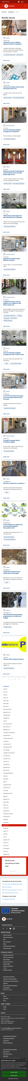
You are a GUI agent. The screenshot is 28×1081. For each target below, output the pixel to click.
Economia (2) (6, 764)
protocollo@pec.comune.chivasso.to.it (12, 1028)
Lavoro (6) (5, 790)
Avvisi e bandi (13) (7, 724)
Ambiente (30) (6, 715)
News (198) (6, 802)
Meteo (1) (5, 796)
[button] (14, 1078)
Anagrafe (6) (6, 718)
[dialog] (14, 1069)
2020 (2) (5, 689)
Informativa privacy (7, 1054)
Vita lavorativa (6, 959)
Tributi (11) (5, 843)
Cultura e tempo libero (8, 957)
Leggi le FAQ (6, 1040)
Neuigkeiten (11, 12)
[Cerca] (25, 6)
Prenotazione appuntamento (9, 1036)
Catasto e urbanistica (8, 966)
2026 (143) (5, 706)
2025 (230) (5, 703)
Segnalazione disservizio (8, 1038)
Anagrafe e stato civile (8, 955)
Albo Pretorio (6, 1051)
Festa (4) (5, 776)
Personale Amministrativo (9, 946)
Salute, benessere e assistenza (10, 985)
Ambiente (5, 983)
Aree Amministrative (8, 937)
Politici (4, 944)
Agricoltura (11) (7, 712)
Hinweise (8, 38)
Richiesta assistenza (8, 1043)
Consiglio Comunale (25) (8, 753)
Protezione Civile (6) (8, 814)
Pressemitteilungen (10, 125)
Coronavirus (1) (6, 758)
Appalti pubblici (6, 964)
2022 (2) (5, 695)
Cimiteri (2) (5, 741)
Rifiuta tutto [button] (14, 1075)
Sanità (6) (5, 819)
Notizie (4, 996)
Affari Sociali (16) (7, 709)
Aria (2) (5, 721)
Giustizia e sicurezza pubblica (10, 979)
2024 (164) (5, 700)
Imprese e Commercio (8, 961)
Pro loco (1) (5, 808)
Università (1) (6, 848)
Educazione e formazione (9, 976)
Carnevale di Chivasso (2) (9, 732)
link (1, 1069)
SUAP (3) (5, 834)
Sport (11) (5, 831)
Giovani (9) (5, 779)
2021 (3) (5, 692)
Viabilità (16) (6, 854)
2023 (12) (5, 698)
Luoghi (4, 1007)
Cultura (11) (6, 761)
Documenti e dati (7, 948)
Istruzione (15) (6, 787)
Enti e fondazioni (7, 941)
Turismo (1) (5, 845)
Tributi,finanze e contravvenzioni (10, 981)
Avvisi (4, 1000)
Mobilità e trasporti (7, 970)
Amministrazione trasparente (10, 1049)
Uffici (4, 939)
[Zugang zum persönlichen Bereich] (18, 1)
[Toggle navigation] (3, 6)
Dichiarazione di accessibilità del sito (11, 1058)
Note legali (5, 1056)
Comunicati (5, 998)
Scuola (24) (5, 822)
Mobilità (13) (6, 799)
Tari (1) (4, 837)
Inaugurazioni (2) (7, 785)
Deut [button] (22, 1)
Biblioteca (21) (6, 729)
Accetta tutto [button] (14, 1072)
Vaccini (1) (5, 851)
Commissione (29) (7, 747)
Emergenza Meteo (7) (8, 773)
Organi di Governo (7, 935)
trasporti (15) (6, 840)
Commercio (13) (7, 744)
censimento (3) (6, 735)
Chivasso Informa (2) (8, 738)
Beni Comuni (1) (7, 727)
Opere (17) (5, 805)
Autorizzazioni (6, 988)
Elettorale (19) (6, 767)
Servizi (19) (5, 825)
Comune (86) (6, 750)
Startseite (4, 12)
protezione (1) (6, 811)
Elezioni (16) (6, 770)
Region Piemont (5, 1)
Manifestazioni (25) (7, 793)
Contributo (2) (6, 756)
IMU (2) (5, 782)
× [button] (26, 1059)
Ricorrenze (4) (6, 816)
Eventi (4, 1009)
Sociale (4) (5, 828)
